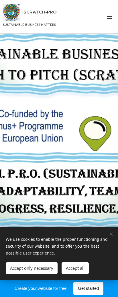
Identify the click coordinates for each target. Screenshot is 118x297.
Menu (109, 16)
